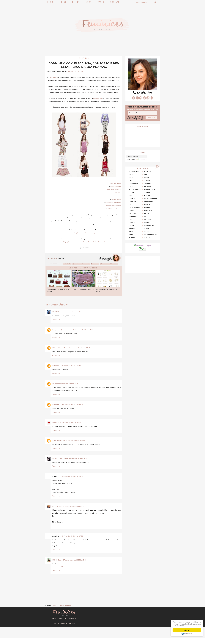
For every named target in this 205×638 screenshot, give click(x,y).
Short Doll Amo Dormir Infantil (113, 202)
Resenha (132, 222)
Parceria (61, 258)
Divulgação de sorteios (149, 191)
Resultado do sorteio (149, 226)
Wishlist (132, 237)
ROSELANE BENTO (59, 348)
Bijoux (146, 177)
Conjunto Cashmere (116, 186)
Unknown (55, 366)
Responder (56, 319)
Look (131, 204)
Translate (143, 159)
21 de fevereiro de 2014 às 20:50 (71, 476)
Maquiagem (149, 210)
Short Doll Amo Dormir (115, 196)
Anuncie (73, 618)
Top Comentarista (150, 234)
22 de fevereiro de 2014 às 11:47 (74, 506)
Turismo (147, 237)
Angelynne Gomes (58, 440)
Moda (88, 2)
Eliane (54, 422)
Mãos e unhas (134, 207)
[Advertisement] (102, 51)
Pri (53, 383)
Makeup (147, 207)
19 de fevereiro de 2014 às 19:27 (71, 404)
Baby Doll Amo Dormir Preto (113, 205)
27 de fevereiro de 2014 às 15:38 (74, 560)
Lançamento (148, 201)
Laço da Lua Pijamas (75, 71)
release (147, 222)
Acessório (147, 171)
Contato (114, 2)
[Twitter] (76, 264)
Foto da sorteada (150, 198)
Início (50, 2)
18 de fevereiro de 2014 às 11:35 (82, 330)
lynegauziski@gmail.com (61, 330)
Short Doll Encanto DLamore (113, 209)
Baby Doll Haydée (116, 199)
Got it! (186, 630)
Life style (132, 201)
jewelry (132, 198)
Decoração (148, 186)
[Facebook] (67, 264)
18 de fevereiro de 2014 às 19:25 (71, 366)
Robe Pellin (118, 193)
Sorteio (132, 231)
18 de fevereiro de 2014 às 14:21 (78, 348)
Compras (147, 183)
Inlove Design (70, 623)
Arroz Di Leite (57, 506)
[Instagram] (140, 99)
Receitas (132, 219)
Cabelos (147, 180)
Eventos (147, 195)
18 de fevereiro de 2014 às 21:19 (66, 383)
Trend (131, 234)
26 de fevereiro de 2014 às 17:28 (71, 536)
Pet (145, 216)
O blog (60, 618)
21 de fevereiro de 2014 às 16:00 (75, 458)
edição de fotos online (135, 191)
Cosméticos (133, 183)
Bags (146, 174)
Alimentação (134, 171)
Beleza (75, 2)
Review (131, 225)
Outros (146, 213)
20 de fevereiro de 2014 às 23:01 (77, 440)
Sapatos (132, 228)
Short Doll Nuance (116, 183)
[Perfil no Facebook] (133, 99)
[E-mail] (151, 99)
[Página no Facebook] (137, 99)
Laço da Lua (53, 77)
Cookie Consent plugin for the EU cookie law (187, 634)
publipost (148, 219)
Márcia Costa (57, 560)
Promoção (133, 216)
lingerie (147, 204)
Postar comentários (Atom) (61, 605)
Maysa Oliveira (58, 458)
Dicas (131, 186)
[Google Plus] (144, 99)
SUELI (54, 312)
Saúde (101, 2)
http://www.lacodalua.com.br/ (84, 233)
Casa (131, 180)
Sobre (63, 2)
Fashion (132, 195)
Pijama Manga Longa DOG (114, 189)
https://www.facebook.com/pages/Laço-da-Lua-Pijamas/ (84, 242)
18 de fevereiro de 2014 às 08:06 (69, 312)
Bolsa (131, 177)
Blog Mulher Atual (58, 567)
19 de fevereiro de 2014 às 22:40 (69, 422)
